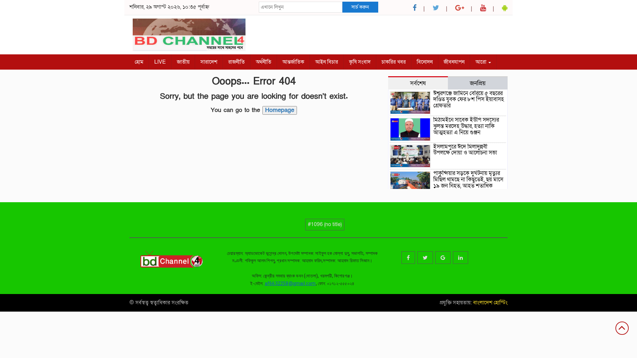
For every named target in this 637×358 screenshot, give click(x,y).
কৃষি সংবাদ (360, 62)
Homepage (279, 110)
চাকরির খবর (394, 62)
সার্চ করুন (360, 7)
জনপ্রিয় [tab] (478, 83)
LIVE (160, 62)
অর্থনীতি (263, 62)
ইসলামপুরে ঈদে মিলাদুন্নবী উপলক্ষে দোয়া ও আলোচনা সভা (465, 150)
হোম (139, 62)
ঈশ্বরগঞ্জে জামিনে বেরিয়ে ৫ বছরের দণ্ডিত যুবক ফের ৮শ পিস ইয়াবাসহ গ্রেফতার (468, 99)
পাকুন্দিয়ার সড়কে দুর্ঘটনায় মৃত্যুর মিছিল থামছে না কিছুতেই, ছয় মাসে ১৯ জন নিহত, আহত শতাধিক (468, 179)
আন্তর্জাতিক (293, 62)
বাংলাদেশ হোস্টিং (490, 302)
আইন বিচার (326, 62)
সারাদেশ (208, 62)
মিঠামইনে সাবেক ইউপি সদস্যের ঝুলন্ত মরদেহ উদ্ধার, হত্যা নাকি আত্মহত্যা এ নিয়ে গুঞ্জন (466, 126)
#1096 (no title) (325, 224)
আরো (481, 62)
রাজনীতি (236, 62)
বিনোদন (425, 62)
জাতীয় (183, 62)
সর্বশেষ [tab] (418, 83)
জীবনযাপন (454, 62)
